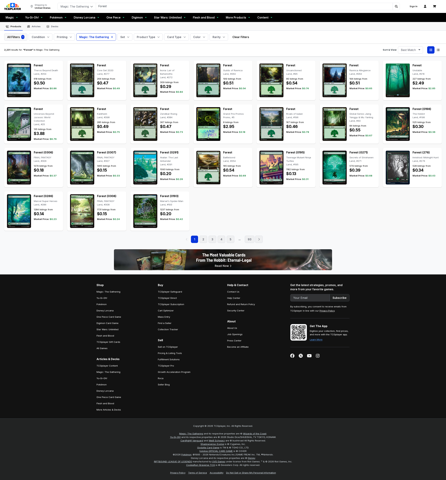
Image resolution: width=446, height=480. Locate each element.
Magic (10, 17)
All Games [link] (102, 348)
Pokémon (56, 17)
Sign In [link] (413, 6)
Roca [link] (160, 378)
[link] (12, 6)
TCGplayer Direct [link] (167, 298)
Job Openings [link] (235, 334)
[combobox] (410, 50)
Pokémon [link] (102, 304)
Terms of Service (197, 472)
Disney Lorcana (84, 17)
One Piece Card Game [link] (109, 316)
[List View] (438, 50)
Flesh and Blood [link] (105, 335)
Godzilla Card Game (208, 447)
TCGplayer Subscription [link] (171, 304)
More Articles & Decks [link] (109, 409)
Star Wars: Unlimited (168, 17)
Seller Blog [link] (164, 384)
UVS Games (218, 461)
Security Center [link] (235, 310)
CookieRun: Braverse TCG (200, 465)
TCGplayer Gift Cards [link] (108, 342)
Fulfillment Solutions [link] (169, 359)
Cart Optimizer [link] (166, 310)
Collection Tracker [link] (168, 329)
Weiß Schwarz (217, 440)
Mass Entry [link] (164, 316)
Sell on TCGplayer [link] (168, 346)
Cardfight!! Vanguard (191, 440)
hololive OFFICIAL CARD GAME (216, 451)
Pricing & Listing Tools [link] (170, 353)
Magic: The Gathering (191, 433)
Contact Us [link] (233, 291)
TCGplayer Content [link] (107, 365)
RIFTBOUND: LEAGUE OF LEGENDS (173, 461)
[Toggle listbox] (419, 50)
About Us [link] (232, 328)
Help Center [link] (233, 298)
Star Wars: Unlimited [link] (107, 329)
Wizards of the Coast (254, 433)
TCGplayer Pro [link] (166, 365)
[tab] (13, 26)
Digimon (137, 17)
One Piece (113, 17)
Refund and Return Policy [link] (241, 304)
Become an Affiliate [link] (238, 346)
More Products (236, 17)
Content (262, 17)
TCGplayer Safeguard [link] (170, 291)
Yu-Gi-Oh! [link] (102, 298)
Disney (251, 458)
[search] (244, 6)
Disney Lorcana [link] (105, 310)
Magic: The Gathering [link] (108, 291)
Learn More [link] (316, 339)
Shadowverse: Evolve (212, 444)
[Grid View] (431, 50)
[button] (396, 6)
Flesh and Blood (204, 17)
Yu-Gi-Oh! (32, 17)
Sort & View (390, 49)
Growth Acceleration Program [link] (174, 372)
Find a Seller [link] (164, 323)
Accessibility (216, 472)
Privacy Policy (327, 310)
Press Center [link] (234, 340)
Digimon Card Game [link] (107, 323)
